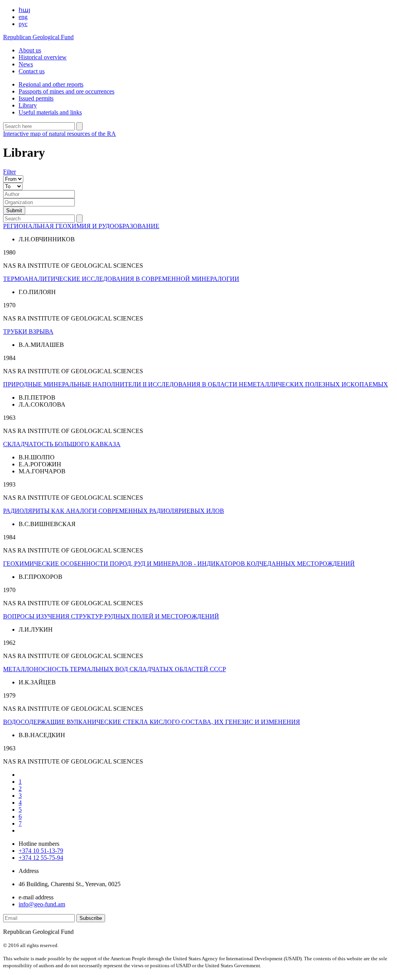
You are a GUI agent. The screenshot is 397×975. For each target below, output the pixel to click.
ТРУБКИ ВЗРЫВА (28, 331)
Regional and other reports (51, 84)
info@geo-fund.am (42, 904)
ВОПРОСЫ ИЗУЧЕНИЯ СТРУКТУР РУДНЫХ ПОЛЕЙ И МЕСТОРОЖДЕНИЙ (111, 616)
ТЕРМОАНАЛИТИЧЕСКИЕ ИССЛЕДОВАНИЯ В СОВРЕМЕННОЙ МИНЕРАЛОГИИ (121, 278)
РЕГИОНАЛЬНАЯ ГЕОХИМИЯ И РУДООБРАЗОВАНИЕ (81, 226)
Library (28, 105)
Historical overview (43, 57)
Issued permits (36, 98)
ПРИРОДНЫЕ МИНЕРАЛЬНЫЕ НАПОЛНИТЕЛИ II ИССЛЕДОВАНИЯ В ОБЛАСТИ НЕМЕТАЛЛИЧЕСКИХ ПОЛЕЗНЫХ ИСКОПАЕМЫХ (195, 384)
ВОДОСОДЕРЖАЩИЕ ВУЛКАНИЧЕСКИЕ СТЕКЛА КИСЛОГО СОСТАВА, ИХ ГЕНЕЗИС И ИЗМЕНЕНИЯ (151, 722)
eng (23, 17)
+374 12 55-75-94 (41, 857)
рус (23, 24)
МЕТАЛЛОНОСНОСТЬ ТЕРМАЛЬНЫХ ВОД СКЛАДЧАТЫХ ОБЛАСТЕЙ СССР (114, 669)
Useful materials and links (50, 112)
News (26, 64)
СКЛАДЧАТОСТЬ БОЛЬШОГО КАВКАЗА (62, 444)
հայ (24, 10)
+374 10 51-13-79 (41, 850)
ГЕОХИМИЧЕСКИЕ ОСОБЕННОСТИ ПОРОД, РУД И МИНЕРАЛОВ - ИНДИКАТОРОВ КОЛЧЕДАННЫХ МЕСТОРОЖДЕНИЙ (179, 563)
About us (30, 50)
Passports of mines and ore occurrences (66, 91)
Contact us (32, 71)
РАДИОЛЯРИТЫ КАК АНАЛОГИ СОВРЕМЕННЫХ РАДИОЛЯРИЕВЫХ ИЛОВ (113, 510)
